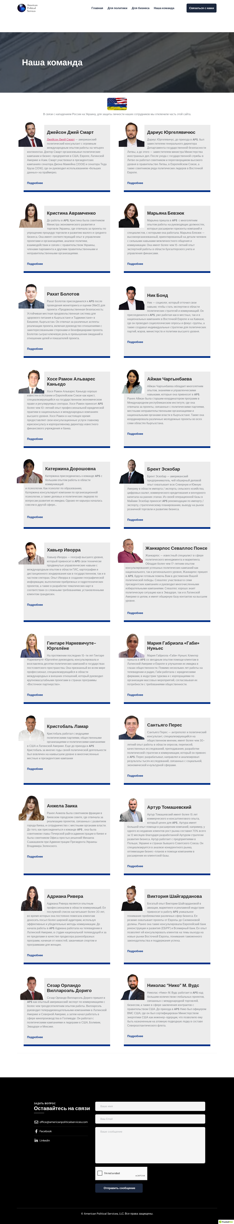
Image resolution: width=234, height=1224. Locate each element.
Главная (97, 8)
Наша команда (164, 8)
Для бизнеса (140, 8)
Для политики (117, 8)
